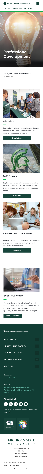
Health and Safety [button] (15, 346)
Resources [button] (10, 339)
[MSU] (16, 333)
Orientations (17, 138)
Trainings (17, 250)
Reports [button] (9, 366)
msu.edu (22, 462)
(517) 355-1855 (10, 378)
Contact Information (21, 448)
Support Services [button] (14, 353)
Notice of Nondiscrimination (11, 465)
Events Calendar (13, 315)
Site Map (21, 451)
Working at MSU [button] (13, 360)
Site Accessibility (21, 456)
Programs (17, 195)
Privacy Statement (21, 453)
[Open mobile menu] (37, 3)
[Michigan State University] (17, 3)
